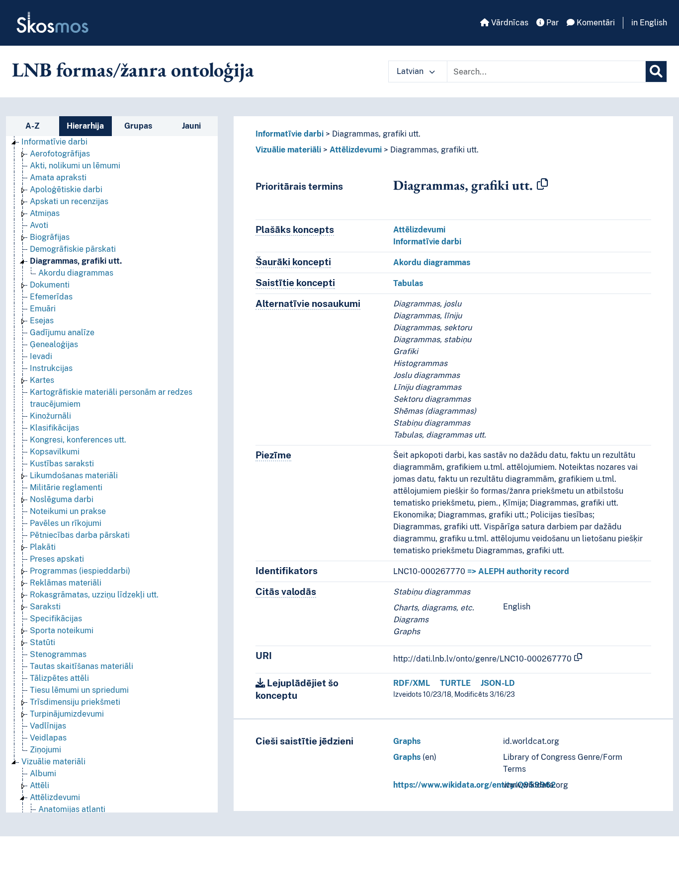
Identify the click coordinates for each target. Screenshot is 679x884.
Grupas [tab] (138, 126)
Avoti (39, 225)
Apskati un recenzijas (69, 201)
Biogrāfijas (50, 237)
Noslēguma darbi (61, 499)
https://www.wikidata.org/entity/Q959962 (474, 785)
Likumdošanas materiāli (74, 475)
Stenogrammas (58, 654)
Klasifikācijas (54, 428)
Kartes (42, 380)
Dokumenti (50, 285)
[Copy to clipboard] (542, 185)
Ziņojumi (45, 749)
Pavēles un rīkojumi (65, 523)
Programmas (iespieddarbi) (80, 571)
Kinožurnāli (50, 416)
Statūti (42, 642)
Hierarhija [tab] (85, 126)
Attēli (39, 785)
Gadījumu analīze (62, 332)
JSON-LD (498, 683)
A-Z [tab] (32, 126)
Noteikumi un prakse (68, 511)
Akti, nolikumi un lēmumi (75, 165)
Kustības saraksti (62, 463)
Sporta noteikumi (61, 630)
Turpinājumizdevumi (67, 714)
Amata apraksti (58, 177)
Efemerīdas (51, 296)
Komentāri (595, 22)
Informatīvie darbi (54, 142)
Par (551, 22)
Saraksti (45, 606)
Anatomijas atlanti (71, 809)
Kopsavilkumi (55, 451)
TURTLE (455, 683)
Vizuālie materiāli (53, 761)
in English (649, 22)
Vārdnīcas (508, 22)
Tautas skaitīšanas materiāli (81, 666)
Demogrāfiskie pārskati (73, 249)
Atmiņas (45, 213)
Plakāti (43, 547)
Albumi (43, 773)
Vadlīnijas (48, 726)
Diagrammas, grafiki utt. (76, 261)
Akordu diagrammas (75, 273)
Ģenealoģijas (54, 344)
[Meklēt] (656, 71)
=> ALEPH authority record (518, 571)
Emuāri (43, 308)
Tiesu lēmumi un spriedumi (79, 690)
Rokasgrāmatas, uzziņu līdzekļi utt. (94, 594)
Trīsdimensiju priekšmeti (75, 702)
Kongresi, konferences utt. (78, 439)
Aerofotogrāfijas (60, 153)
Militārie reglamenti (66, 487)
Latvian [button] (411, 71)
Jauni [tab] (191, 126)
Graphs (407, 741)
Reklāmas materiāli (65, 583)
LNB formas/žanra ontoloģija (133, 69)
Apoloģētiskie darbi (66, 189)
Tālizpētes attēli (59, 678)
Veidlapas (48, 737)
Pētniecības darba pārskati (80, 535)
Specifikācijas (56, 618)
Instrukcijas (51, 368)
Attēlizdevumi (55, 797)
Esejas (42, 320)
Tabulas (408, 283)
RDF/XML (411, 683)
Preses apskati (57, 559)
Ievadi (41, 356)
